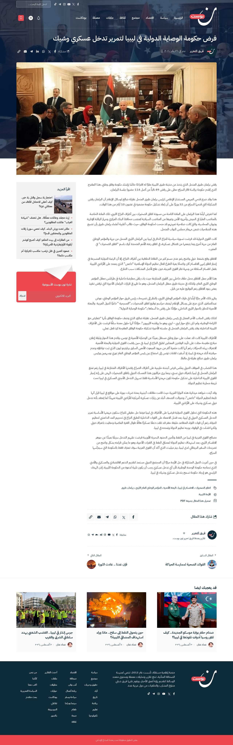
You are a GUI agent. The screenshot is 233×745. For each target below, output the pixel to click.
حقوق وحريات (91, 684)
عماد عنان (201, 644)
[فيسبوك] (117, 534)
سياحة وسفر (70, 697)
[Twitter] (73, 4)
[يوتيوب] (109, 534)
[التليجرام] (92, 534)
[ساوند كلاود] (96, 534)
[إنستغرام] (105, 534)
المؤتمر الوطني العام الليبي (148, 488)
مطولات (53, 684)
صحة (74, 715)
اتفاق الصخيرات (203, 488)
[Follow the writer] (184, 533)
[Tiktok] (55, 4)
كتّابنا (34, 678)
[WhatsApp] (89, 534)
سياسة (164, 18)
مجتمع (136, 18)
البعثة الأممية (169, 488)
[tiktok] (149, 694)
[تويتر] (113, 534)
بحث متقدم (31, 697)
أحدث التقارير (51, 672)
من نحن (33, 672)
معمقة (96, 18)
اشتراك (22, 295)
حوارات (54, 691)
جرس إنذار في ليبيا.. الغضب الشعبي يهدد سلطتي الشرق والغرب (47, 635)
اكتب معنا (32, 684)
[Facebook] (78, 4)
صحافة (73, 678)
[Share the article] (55, 51)
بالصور (54, 715)
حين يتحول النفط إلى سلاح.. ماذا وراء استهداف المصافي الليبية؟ (120, 635)
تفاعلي (54, 703)
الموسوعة (52, 709)
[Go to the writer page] (212, 534)
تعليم (95, 709)
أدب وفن (72, 684)
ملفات (109, 18)
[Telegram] (60, 4)
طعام (74, 709)
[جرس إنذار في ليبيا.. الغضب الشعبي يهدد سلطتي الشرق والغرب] (46, 610)
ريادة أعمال (71, 691)
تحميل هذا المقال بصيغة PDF (195, 501)
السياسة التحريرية (28, 691)
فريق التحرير (197, 51)
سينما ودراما (70, 703)
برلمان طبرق (127, 488)
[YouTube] (69, 4)
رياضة (95, 703)
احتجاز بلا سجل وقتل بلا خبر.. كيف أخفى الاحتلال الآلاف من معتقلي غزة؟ (36, 202)
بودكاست (81, 18)
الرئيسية (178, 18)
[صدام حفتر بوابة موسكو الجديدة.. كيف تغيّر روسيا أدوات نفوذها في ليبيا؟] (187, 610)
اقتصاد (150, 18)
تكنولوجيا (93, 715)
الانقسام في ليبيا (185, 488)
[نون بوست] (203, 17)
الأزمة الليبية (205, 494)
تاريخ (95, 697)
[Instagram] (64, 4)
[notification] (38, 18)
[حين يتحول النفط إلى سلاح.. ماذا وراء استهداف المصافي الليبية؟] (116, 610)
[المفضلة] (21, 18)
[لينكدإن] (101, 534)
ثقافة (123, 18)
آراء (96, 691)
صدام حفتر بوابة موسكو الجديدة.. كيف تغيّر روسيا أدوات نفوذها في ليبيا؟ (188, 635)
